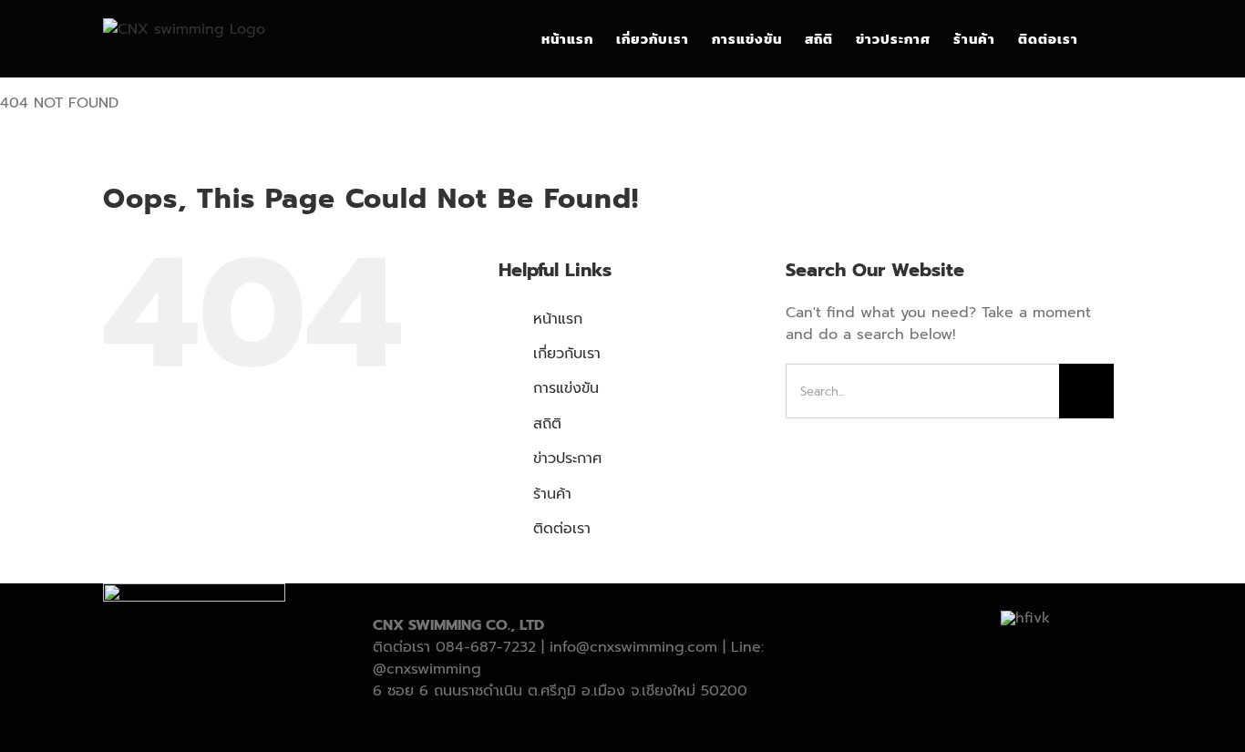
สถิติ (547, 424)
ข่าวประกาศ (567, 458)
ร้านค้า (552, 494)
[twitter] (578, 726)
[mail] (666, 726)
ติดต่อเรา (562, 529)
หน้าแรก (557, 319)
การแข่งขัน (566, 388)
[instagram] (607, 726)
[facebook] (549, 726)
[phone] (695, 726)
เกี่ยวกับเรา (567, 354)
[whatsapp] (637, 726)
